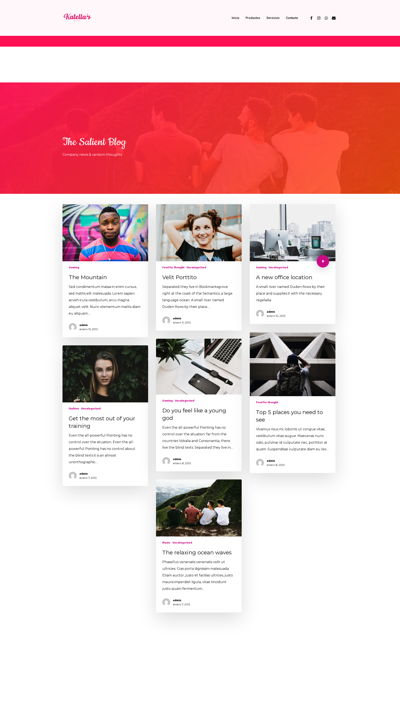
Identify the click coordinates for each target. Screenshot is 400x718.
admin (83, 325)
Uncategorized (196, 267)
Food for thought (173, 267)
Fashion (74, 408)
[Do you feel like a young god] (198, 405)
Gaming (74, 267)
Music (166, 542)
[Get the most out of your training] (105, 415)
